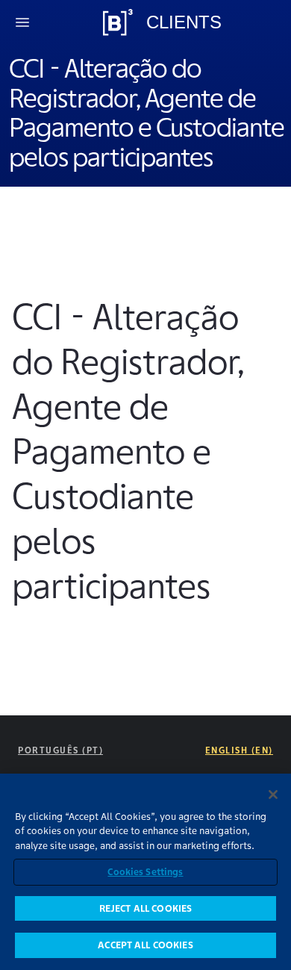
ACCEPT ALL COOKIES (145, 945)
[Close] (273, 794)
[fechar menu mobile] (22, 22)
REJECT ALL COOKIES (145, 908)
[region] (145, 872)
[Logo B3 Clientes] (118, 22)
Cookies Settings (145, 871)
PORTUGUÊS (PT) (60, 750)
